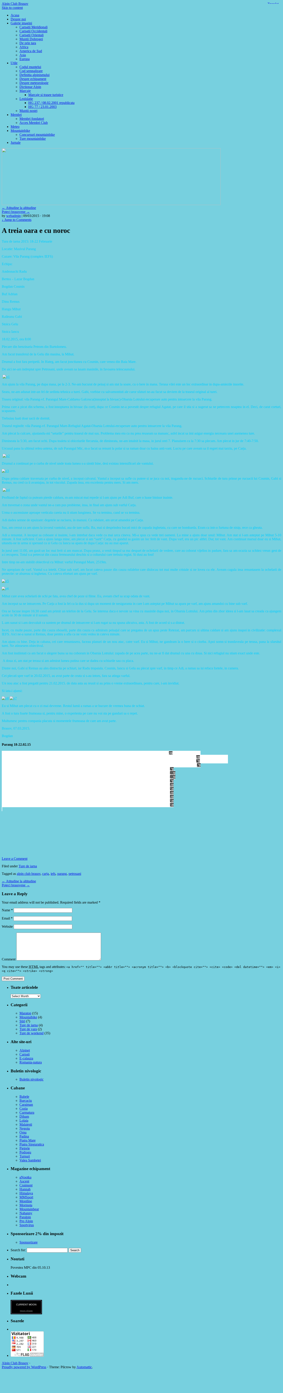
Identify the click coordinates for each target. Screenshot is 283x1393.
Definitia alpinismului (34, 75)
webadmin (13, 216)
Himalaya (26, 1193)
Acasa (15, 15)
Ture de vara (28, 1029)
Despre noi (18, 19)
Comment (8, 959)
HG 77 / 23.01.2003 (42, 107)
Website (7, 926)
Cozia (23, 1108)
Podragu (25, 1152)
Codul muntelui (30, 67)
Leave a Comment (14, 858)
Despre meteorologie (33, 83)
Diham (24, 1116)
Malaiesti (25, 1124)
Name (7, 910)
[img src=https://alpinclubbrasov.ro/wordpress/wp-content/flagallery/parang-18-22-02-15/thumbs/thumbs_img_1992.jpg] (88, 805)
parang (62, 874)
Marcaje (25, 91)
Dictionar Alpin (30, 87)
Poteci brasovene (16, 212)
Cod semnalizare (31, 71)
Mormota (25, 1205)
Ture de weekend (31, 1033)
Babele (24, 1096)
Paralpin (25, 1217)
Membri (16, 115)
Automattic (84, 1367)
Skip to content (12, 8)
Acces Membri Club (33, 123)
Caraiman (26, 1104)
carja (45, 874)
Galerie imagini (21, 23)
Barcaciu (25, 1100)
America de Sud (30, 51)
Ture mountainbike (32, 138)
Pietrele (24, 1148)
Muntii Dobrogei (31, 39)
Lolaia (23, 1120)
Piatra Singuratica (31, 1144)
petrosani (75, 874)
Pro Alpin (26, 1221)
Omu (23, 1132)
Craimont (26, 1185)
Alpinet (24, 1050)
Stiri (22, 1021)
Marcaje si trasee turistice (45, 95)
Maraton (25, 1013)
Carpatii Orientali (31, 35)
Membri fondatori (31, 119)
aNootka (25, 1177)
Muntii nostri (28, 111)
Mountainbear (29, 1209)
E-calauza (26, 1058)
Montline (25, 1201)
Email (7, 918)
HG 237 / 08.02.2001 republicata (51, 103)
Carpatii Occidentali (33, 31)
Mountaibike (28, 1017)
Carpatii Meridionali (33, 27)
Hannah (25, 1189)
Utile (14, 63)
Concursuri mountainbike (37, 134)
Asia (22, 55)
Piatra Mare (27, 1140)
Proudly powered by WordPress (24, 1367)
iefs (53, 874)
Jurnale (16, 142)
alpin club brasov (28, 874)
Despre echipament (32, 79)
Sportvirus (26, 1225)
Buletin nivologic (31, 1079)
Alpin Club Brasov (15, 4)
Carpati (24, 1054)
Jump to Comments (16, 220)
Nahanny (25, 1213)
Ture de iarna (28, 866)
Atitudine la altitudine (19, 208)
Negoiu (24, 1128)
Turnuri (24, 1156)
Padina (24, 1136)
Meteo (15, 126)
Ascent (24, 1181)
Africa (23, 47)
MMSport (26, 1197)
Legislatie (26, 99)
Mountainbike (20, 130)
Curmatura (26, 1112)
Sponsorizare (28, 1242)
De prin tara (27, 43)
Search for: (18, 1250)
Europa (24, 59)
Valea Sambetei (30, 1160)
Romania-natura (30, 1062)
